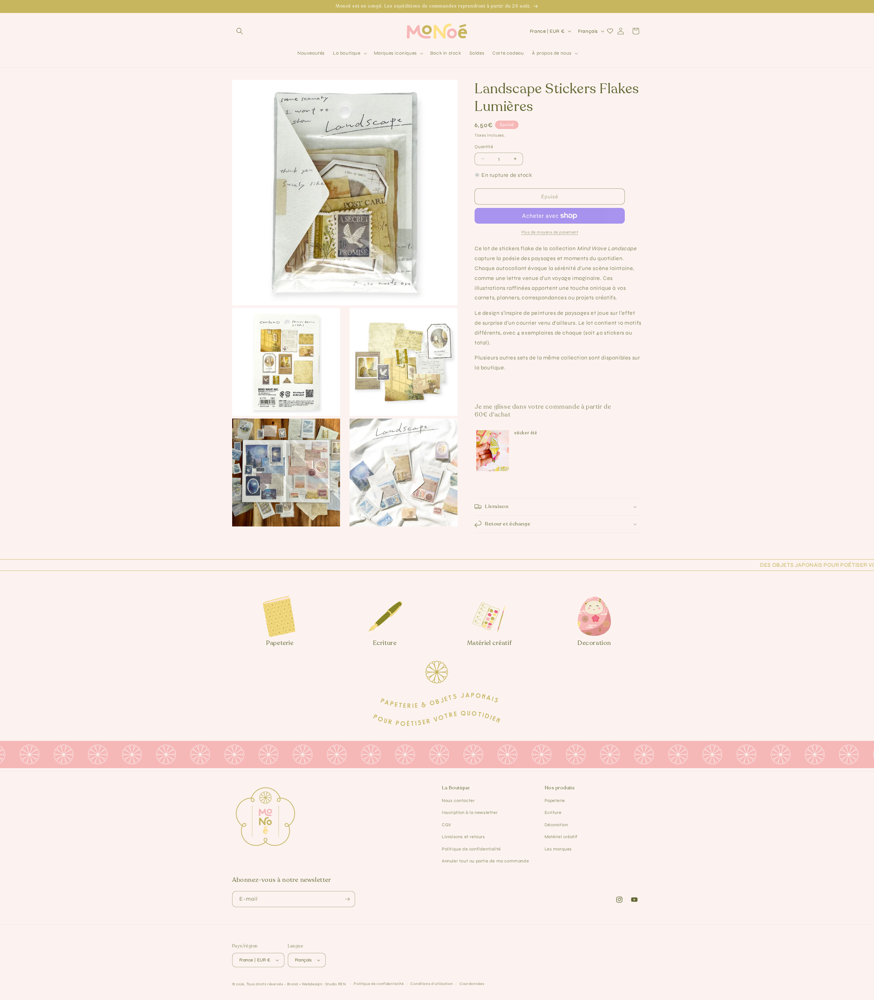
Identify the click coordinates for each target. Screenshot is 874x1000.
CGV (446, 825)
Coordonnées (472, 984)
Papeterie (555, 800)
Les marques (558, 849)
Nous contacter (458, 800)
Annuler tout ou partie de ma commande (485, 861)
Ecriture (553, 812)
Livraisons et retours (463, 837)
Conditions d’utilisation (431, 984)
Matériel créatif (561, 837)
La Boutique (456, 788)
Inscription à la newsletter (469, 812)
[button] (239, 31)
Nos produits (560, 788)
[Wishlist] (610, 31)
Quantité (484, 147)
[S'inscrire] (347, 899)
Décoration (556, 825)
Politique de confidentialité (471, 849)
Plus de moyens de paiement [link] (549, 232)
